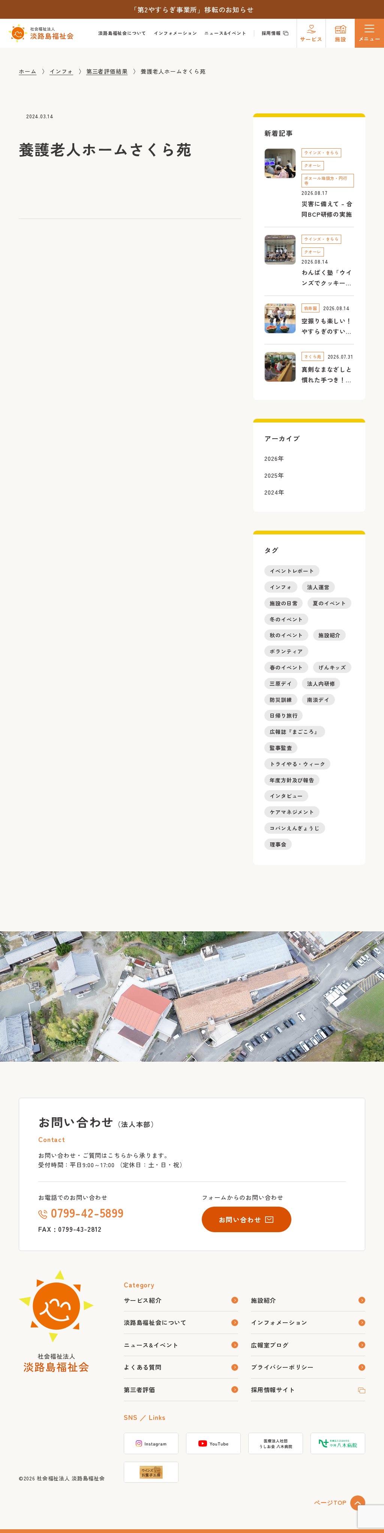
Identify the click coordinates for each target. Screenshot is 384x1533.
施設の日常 (283, 603)
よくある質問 (143, 1367)
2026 (271, 457)
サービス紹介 (143, 1300)
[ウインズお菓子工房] (151, 1472)
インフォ (281, 587)
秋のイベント (286, 635)
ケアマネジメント (292, 812)
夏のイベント (329, 603)
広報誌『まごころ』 (295, 731)
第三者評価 (139, 1389)
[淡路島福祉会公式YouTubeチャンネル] (213, 1443)
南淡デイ (318, 699)
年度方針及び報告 (292, 779)
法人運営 (318, 587)
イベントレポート (292, 571)
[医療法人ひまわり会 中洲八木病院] (337, 1443)
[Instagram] (151, 1443)
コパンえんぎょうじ (295, 828)
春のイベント (286, 667)
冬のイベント (286, 619)
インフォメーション (175, 33)
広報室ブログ (270, 1344)
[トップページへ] (56, 1367)
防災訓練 (281, 699)
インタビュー (286, 796)
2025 (271, 474)
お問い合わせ (240, 1219)
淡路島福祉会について (122, 33)
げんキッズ (332, 667)
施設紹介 (329, 635)
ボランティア (286, 651)
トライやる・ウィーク (297, 764)
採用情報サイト (273, 1389)
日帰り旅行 (283, 715)
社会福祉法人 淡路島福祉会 (71, 1478)
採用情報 (271, 33)
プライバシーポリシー (282, 1367)
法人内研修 (321, 683)
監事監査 (281, 747)
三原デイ (281, 683)
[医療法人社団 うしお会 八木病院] (275, 1443)
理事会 (278, 844)
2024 (271, 491)
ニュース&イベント (225, 33)
